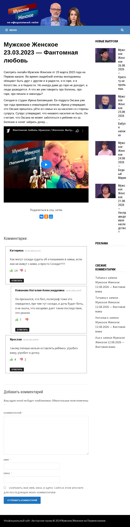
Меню (13, 30)
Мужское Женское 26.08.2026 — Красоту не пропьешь (122, 69)
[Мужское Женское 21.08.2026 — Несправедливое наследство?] (105, 186)
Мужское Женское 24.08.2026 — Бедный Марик (122, 160)
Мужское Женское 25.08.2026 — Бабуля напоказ (122, 116)
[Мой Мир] (51, 217)
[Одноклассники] (46, 217)
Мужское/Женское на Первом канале (83, 520)
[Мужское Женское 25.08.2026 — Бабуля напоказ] (105, 97)
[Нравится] (12, 270)
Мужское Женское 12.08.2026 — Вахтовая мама (110, 286)
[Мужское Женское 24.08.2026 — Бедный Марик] (105, 143)
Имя (7, 459)
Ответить (17, 280)
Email (8, 473)
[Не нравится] (22, 270)
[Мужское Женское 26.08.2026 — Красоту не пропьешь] (105, 50)
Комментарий (13, 412)
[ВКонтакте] (41, 217)
